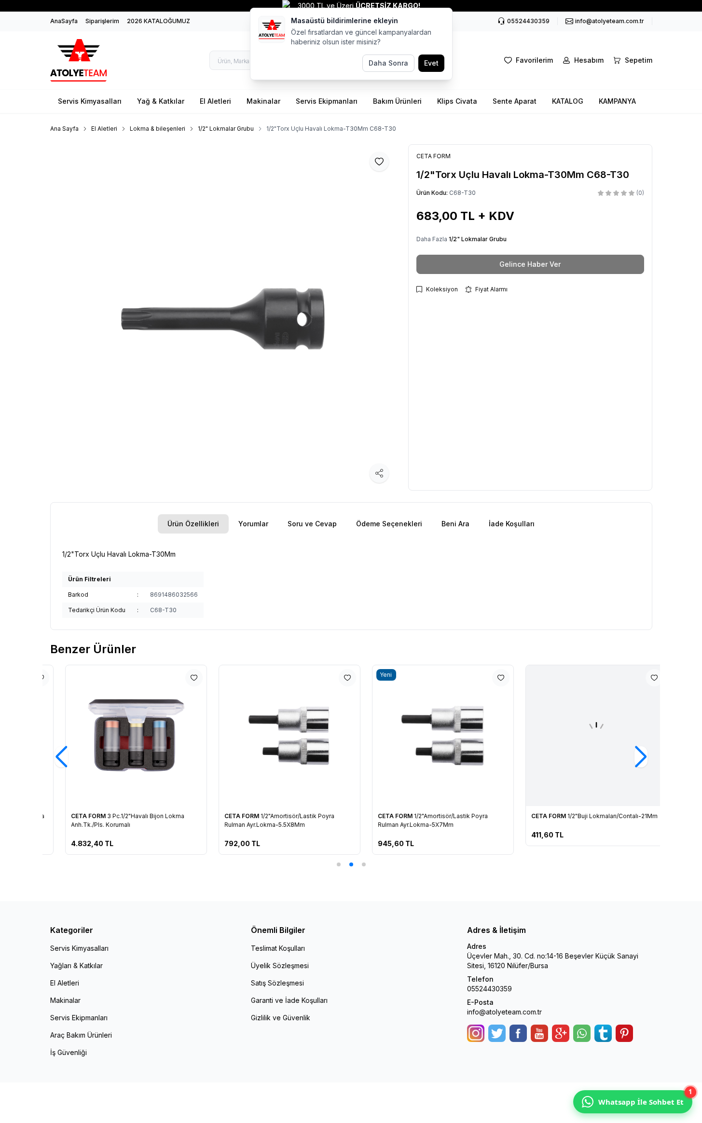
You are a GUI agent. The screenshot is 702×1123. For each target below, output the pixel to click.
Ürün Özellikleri (193, 524)
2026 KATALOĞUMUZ (158, 21)
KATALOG (567, 101)
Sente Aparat (515, 101)
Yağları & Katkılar (76, 965)
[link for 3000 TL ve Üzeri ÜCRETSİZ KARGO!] (351, 6)
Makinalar (263, 101)
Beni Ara (455, 524)
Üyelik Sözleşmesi (280, 965)
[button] (339, 864)
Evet (431, 63)
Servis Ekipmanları (327, 101)
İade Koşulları (512, 524)
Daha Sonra (388, 63)
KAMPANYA (617, 101)
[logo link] (84, 60)
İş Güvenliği (68, 1052)
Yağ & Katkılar (160, 101)
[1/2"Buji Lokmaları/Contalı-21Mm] (581, 735)
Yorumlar (253, 524)
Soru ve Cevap (312, 524)
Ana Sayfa (64, 128)
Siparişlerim (102, 21)
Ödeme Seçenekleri (389, 524)
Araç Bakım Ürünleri (81, 1035)
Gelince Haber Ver (530, 264)
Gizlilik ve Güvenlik (280, 1017)
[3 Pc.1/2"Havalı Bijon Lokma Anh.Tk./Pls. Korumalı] (121, 735)
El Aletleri (215, 101)
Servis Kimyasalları (90, 101)
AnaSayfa (64, 21)
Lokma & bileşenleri (157, 128)
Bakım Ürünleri (397, 101)
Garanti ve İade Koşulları (289, 1000)
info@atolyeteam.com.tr (504, 1012)
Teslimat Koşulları (278, 948)
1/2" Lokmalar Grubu (226, 128)
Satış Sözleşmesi (277, 983)
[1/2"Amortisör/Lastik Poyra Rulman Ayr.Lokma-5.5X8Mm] (274, 735)
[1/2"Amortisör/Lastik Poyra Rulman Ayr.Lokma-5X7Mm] (428, 735)
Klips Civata (457, 101)
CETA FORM (74, 816)
